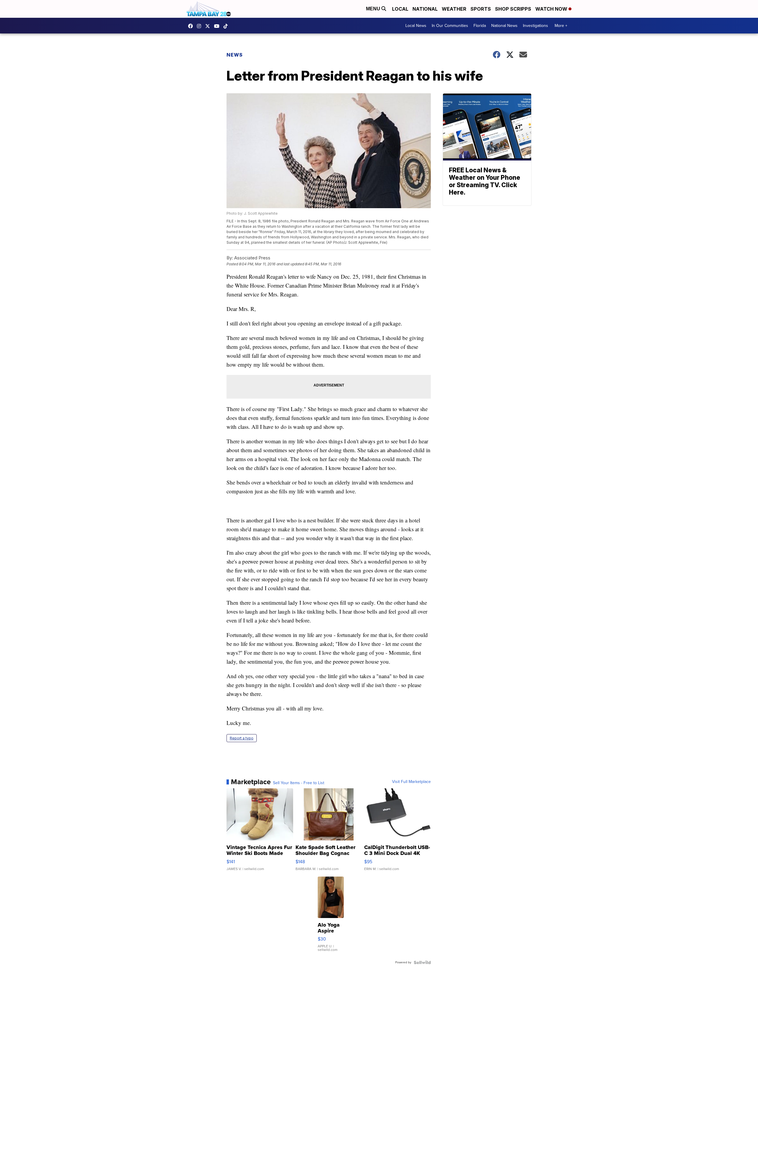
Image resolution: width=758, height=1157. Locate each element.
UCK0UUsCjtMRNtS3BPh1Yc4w (218, 26)
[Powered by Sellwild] (422, 962)
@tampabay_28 (227, 26)
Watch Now (551, 9)
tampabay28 (209, 26)
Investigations (535, 26)
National (425, 9)
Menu (373, 8)
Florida (479, 26)
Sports (480, 9)
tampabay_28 (200, 26)
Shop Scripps (513, 9)
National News (504, 26)
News (235, 55)
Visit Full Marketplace (411, 782)
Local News (415, 26)
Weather (454, 9)
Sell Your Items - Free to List (298, 783)
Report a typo (241, 738)
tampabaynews (192, 26)
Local (400, 9)
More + (561, 26)
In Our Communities (450, 26)
